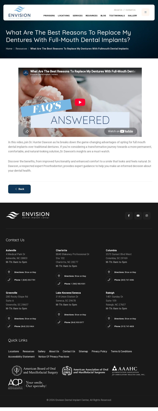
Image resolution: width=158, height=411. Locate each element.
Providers (49, 15)
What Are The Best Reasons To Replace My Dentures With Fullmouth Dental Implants (79, 48)
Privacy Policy (99, 351)
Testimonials (117, 15)
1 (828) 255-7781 (28, 280)
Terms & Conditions (121, 351)
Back (20, 189)
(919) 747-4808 (127, 326)
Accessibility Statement (21, 356)
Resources (92, 15)
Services (78, 15)
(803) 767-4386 (127, 280)
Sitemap (83, 351)
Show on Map (30, 272)
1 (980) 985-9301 (78, 284)
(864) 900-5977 (77, 322)
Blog (103, 15)
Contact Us (130, 10)
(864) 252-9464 (27, 326)
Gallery (132, 15)
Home (9, 48)
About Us (118, 10)
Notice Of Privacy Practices (53, 356)
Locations (64, 15)
